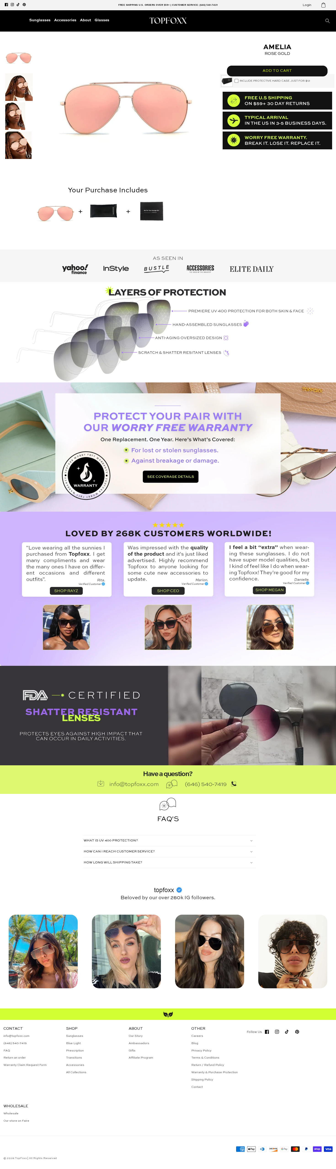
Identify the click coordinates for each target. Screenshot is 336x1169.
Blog (194, 1043)
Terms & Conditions (205, 1057)
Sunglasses (74, 1036)
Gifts (132, 1050)
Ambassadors (139, 1043)
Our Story (136, 1036)
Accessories (75, 1065)
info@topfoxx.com (16, 1036)
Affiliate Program (141, 1057)
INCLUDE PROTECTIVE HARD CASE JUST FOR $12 (275, 81)
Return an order (14, 1057)
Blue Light (73, 1043)
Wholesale (11, 1113)
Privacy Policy (201, 1050)
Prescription (75, 1050)
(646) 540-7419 (15, 1043)
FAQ (6, 1050)
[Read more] (168, 446)
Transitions (74, 1057)
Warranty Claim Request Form (25, 1065)
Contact (197, 1087)
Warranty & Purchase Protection (214, 1072)
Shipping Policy (202, 1079)
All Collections (76, 1072)
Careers (197, 1036)
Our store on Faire (16, 1120)
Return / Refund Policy (207, 1065)
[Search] (328, 21)
